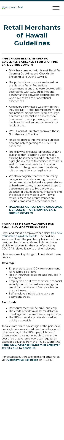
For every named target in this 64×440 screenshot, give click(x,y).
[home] (23, 8)
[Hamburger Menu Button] (56, 8)
